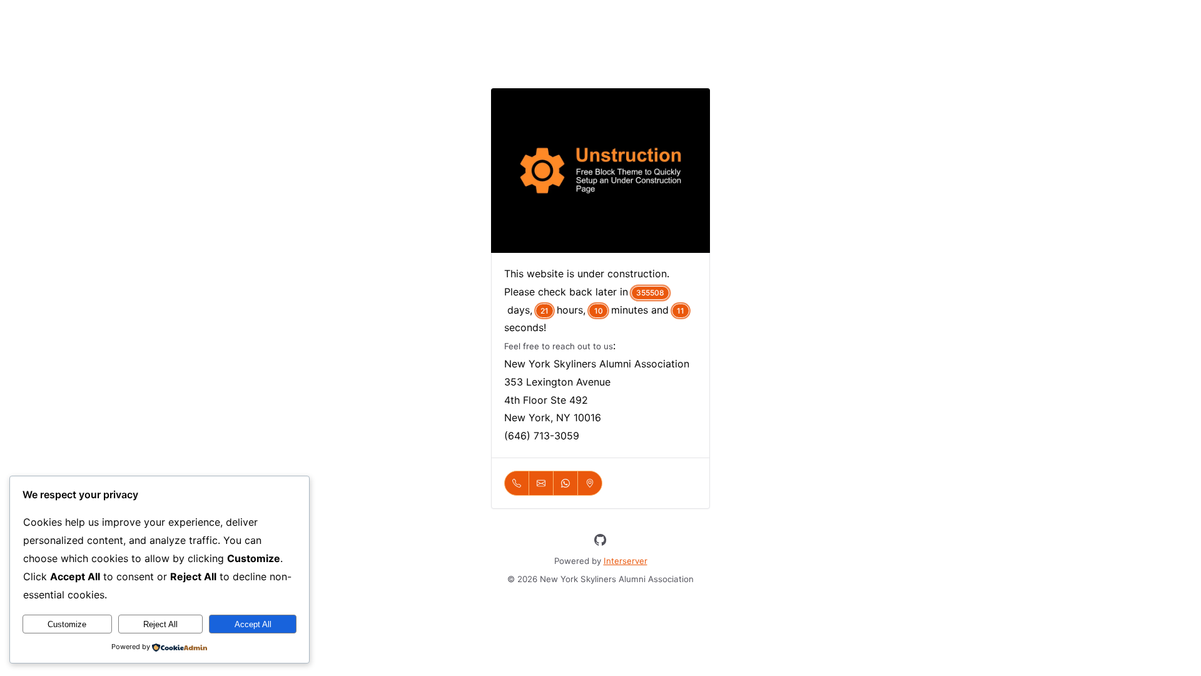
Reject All (160, 624)
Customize (67, 624)
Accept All (253, 624)
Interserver (625, 561)
